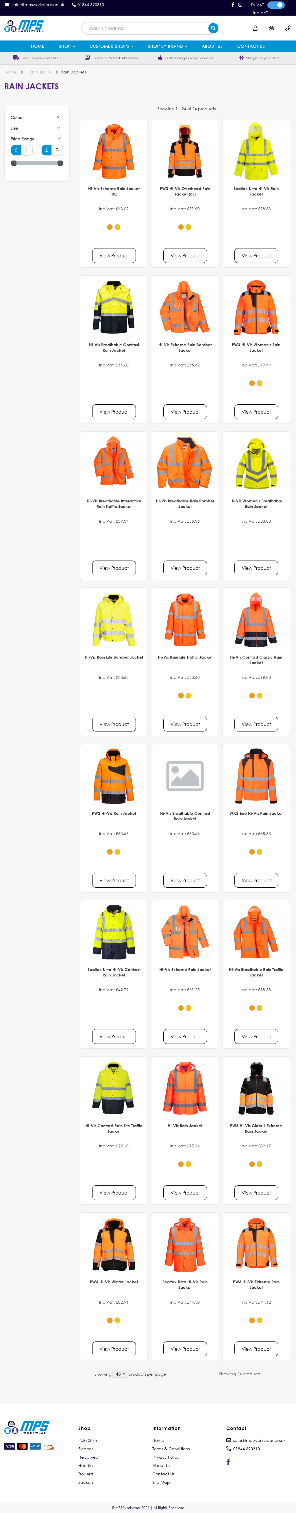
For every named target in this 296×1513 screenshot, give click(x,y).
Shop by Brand (166, 46)
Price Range (23, 138)
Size (14, 128)
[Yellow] (117, 227)
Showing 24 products (239, 1373)
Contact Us (251, 46)
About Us (212, 46)
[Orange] (110, 227)
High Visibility (38, 72)
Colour (17, 117)
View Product (114, 256)
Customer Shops (110, 46)
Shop (65, 46)
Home (38, 46)
